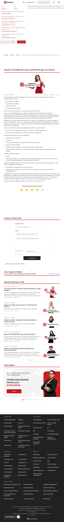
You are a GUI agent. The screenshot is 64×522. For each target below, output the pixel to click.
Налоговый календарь (53, 434)
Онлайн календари (28, 494)
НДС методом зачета (38, 470)
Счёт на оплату (8, 440)
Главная (6, 55)
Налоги (57, 6)
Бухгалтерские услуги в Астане (24, 441)
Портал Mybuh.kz (37, 419)
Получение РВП (51, 470)
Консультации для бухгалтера (31, 490)
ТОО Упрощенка (22, 459)
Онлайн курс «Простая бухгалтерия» (24, 446)
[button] (21, 399)
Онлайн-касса (46, 498)
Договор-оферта (8, 426)
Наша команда (8, 423)
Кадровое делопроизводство (50, 490)
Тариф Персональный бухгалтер (12, 484)
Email (16, 230)
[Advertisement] (32, 62)
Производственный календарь (38, 438)
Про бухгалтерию (51, 464)
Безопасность (7, 445)
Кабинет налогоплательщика (35, 6)
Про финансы (36, 467)
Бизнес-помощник (28, 484)
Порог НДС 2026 (51, 457)
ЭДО (48, 461)
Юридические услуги (9, 487)
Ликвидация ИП (8, 465)
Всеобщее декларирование (51, 438)
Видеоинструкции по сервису (9, 436)
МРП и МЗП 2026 (22, 475)
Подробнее (21, 42)
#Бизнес (12, 94)
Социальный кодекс (28, 498)
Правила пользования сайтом (24, 426)
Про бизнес (36, 464)
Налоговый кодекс (9, 498)
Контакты (20, 423)
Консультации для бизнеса (11, 490)
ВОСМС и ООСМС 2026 (39, 457)
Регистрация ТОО (8, 459)
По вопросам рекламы (10, 419)
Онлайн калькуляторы (49, 487)
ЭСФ (34, 430)
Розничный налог (8, 468)
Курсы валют (36, 454)
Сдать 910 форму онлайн (51, 423)
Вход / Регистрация (43, 2)
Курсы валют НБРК (52, 454)
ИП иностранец (22, 465)
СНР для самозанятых (53, 467)
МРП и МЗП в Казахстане (49, 6)
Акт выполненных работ (39, 423)
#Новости (6, 94)
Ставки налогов (8, 472)
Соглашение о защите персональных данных (10, 431)
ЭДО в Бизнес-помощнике (36, 442)
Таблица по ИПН (22, 472)
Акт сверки (36, 434)
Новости (12, 55)
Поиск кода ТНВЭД (48, 494)
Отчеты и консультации (53, 419)
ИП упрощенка (22, 454)
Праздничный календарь (7, 476)
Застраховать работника (7, 455)
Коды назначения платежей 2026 (37, 474)
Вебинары (20, 419)
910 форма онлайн (28, 487)
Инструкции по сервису (24, 430)
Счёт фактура (50, 430)
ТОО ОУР (6, 462)
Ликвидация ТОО (22, 462)
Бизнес (18, 55)
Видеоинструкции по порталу (23, 436)
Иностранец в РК (37, 427)
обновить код (20, 254)
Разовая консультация (24, 468)
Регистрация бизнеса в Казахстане (10, 494)
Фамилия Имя (19, 223)
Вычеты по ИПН (37, 461)
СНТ (48, 427)
